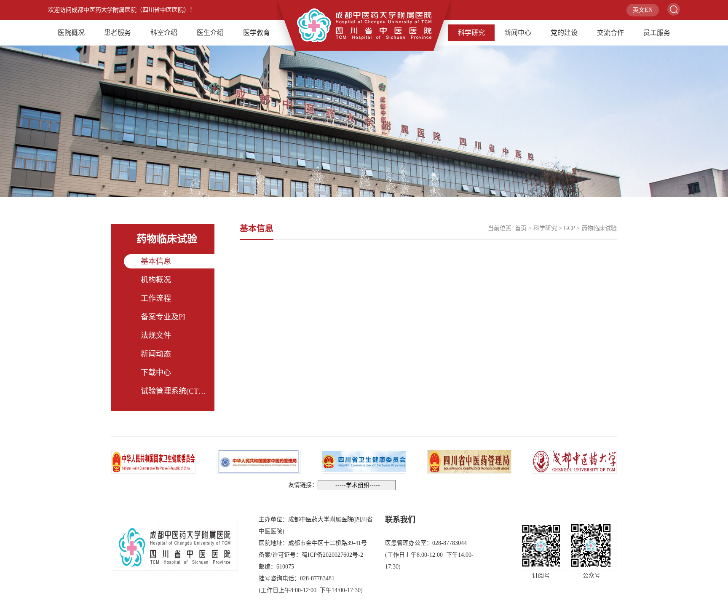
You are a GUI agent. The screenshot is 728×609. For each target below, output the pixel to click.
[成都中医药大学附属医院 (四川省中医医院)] (364, 24)
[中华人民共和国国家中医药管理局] (258, 460)
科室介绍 (163, 32)
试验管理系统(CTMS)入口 (184, 391)
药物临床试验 (599, 228)
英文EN (643, 10)
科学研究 (471, 32)
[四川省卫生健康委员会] (364, 460)
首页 (521, 228)
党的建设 (564, 32)
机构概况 (156, 280)
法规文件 (156, 335)
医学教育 (256, 32)
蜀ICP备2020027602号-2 (332, 555)
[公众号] (591, 545)
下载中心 (156, 372)
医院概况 (71, 32)
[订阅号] (541, 545)
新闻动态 (156, 354)
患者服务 (117, 32)
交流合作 (610, 32)
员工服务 (656, 32)
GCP (569, 228)
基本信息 (156, 261)
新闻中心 (517, 32)
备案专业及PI (163, 317)
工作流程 (156, 298)
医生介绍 (210, 32)
